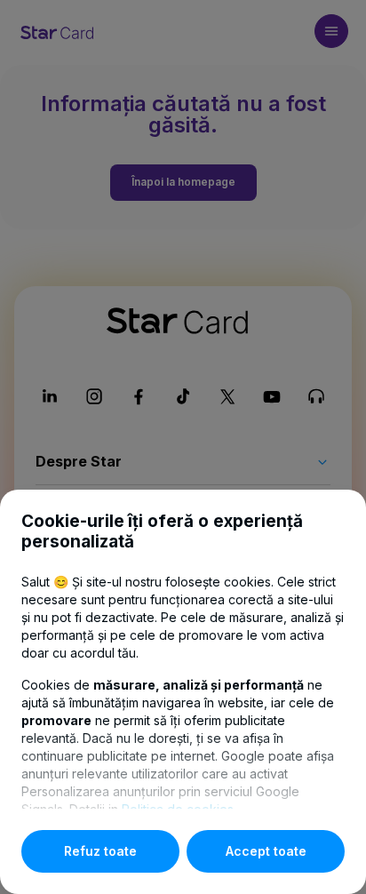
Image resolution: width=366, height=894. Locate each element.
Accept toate (266, 850)
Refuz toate (100, 850)
